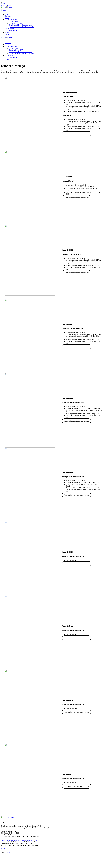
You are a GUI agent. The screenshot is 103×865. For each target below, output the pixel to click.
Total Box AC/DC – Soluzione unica (20, 25)
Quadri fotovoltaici (11, 19)
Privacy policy (5, 840)
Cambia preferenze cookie (30, 840)
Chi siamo (8, 16)
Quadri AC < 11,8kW (16, 23)
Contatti (7, 34)
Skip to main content (7, 5)
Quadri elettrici (9, 29)
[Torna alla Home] (6, 7)
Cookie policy (15, 840)
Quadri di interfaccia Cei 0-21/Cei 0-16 (21, 27)
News (7, 32)
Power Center (13, 30)
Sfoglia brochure (6, 849)
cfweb (8, 852)
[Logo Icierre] (8, 817)
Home (7, 14)
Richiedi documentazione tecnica (76, 134)
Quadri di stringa (14, 21)
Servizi (7, 18)
